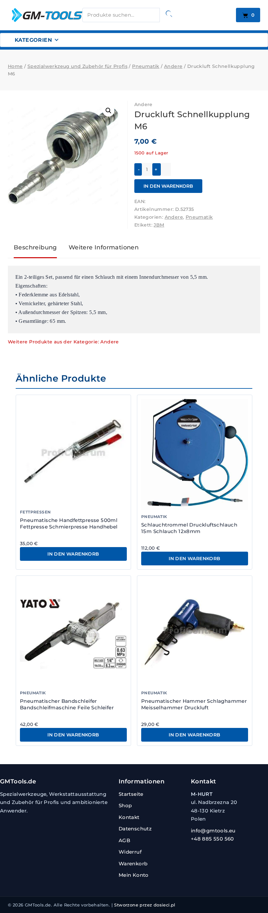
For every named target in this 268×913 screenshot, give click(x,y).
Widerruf (130, 852)
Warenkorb (133, 863)
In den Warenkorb (168, 186)
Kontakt (129, 817)
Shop (125, 805)
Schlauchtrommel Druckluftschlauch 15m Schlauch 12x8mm (189, 528)
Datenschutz (135, 829)
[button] (108, 111)
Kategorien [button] (33, 40)
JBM (159, 225)
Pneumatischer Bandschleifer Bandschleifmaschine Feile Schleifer (67, 704)
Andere (143, 104)
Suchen (169, 14)
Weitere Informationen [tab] (104, 247)
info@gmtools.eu (213, 830)
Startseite (131, 794)
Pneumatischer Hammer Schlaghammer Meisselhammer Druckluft (194, 704)
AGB (124, 840)
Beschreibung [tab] (35, 247)
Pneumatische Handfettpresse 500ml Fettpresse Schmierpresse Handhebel (69, 523)
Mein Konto (134, 875)
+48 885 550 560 (212, 839)
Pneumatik (199, 217)
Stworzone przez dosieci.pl (144, 904)
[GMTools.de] (40, 14)
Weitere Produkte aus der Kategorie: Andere (63, 342)
